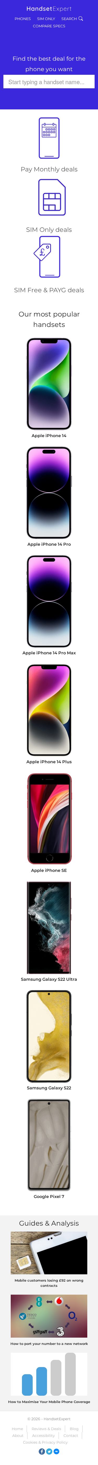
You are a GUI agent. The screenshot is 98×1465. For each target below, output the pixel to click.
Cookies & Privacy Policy (45, 1442)
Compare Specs (49, 26)
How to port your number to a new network (49, 1344)
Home (17, 1428)
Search (69, 18)
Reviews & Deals (46, 1428)
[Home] (49, 7)
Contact (71, 1435)
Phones (23, 18)
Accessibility (43, 1435)
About (18, 1435)
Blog (74, 1428)
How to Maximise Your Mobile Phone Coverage (49, 1402)
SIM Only (46, 18)
